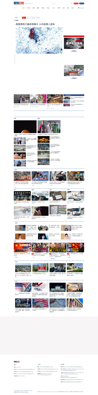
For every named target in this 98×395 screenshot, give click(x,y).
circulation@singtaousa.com (45, 374)
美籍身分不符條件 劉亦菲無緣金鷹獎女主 (77, 235)
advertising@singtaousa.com (52, 369)
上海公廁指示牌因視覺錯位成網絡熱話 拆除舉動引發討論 (39, 182)
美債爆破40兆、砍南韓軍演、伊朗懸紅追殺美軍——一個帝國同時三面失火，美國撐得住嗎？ (57, 255)
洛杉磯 (49, 108)
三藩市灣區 (33, 106)
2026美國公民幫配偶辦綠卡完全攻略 (77, 105)
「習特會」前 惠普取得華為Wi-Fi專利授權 (55, 160)
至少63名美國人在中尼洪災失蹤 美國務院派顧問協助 (55, 145)
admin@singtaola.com (78, 366)
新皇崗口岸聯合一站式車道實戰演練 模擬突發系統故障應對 (57, 182)
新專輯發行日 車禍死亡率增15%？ (38, 202)
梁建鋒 (16, 257)
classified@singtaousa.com (51, 371)
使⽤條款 (22, 392)
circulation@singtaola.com (72, 373)
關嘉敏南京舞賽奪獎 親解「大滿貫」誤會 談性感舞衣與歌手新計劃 (31, 228)
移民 (68, 7)
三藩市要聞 (37, 106)
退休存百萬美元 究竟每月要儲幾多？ (75, 202)
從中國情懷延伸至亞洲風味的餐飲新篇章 (21, 202)
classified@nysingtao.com (27, 371)
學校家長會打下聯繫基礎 (55, 215)
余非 (33, 257)
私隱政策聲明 (17, 392)
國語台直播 (82, 3)
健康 (33, 189)
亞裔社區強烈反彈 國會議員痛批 (21, 104)
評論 (15, 241)
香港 (51, 185)
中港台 (43, 7)
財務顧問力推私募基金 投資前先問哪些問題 (75, 217)
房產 (63, 7)
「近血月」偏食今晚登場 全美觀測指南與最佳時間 (25, 135)
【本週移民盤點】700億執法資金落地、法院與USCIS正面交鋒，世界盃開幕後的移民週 (74, 294)
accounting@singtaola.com (72, 377)
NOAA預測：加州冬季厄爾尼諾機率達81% (77, 101)
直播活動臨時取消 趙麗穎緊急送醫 (31, 235)
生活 (15, 189)
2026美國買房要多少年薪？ (39, 273)
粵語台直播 (76, 3)
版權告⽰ (27, 392)
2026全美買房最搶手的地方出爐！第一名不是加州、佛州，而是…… (23, 275)
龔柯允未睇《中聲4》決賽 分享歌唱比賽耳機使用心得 (77, 227)
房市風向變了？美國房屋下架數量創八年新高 (75, 274)
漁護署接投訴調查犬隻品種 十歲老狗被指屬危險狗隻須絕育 (74, 182)
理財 (68, 189)
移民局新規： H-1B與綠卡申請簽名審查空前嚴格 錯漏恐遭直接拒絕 (40, 294)
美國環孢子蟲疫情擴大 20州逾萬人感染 (35, 24)
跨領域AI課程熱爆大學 (54, 202)
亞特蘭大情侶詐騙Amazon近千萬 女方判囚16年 (31, 154)
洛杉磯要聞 (52, 108)
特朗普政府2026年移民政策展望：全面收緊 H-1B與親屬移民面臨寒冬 (57, 310)
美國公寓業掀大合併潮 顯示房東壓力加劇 (57, 274)
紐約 (15, 106)
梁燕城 (69, 257)
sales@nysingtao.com (30, 369)
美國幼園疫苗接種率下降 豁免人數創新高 (39, 217)
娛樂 (59, 7)
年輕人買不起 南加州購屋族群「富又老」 (54, 105)
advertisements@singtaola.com (69, 370)
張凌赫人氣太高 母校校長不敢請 (54, 235)
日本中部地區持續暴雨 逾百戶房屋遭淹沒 (55, 152)
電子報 (28, 7)
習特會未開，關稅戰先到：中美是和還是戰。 (22, 254)
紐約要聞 (18, 106)
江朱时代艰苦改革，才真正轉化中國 (75, 254)
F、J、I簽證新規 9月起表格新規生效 (22, 293)
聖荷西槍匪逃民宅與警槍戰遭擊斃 (38, 104)
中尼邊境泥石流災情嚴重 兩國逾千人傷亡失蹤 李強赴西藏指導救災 (21, 183)
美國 (33, 7)
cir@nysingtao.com (30, 373)
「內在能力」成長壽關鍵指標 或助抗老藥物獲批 (31, 139)
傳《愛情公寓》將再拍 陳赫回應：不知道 (54, 226)
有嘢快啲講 (52, 258)
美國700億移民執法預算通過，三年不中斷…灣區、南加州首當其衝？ (23, 310)
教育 (50, 189)
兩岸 (15, 187)
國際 (38, 7)
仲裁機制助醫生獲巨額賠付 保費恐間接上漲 (21, 217)
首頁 (23, 7)
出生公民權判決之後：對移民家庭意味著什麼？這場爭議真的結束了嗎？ (56, 294)
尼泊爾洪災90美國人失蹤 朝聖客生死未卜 (48, 134)
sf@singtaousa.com (49, 366)
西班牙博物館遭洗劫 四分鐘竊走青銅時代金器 (55, 138)
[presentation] (39, 40)
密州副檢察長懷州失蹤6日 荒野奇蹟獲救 (31, 161)
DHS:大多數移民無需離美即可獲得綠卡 (77, 98)
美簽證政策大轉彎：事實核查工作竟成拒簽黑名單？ (74, 309)
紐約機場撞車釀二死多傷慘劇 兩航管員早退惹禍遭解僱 (31, 147)
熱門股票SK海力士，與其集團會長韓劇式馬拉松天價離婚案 (40, 254)
